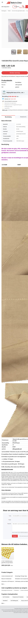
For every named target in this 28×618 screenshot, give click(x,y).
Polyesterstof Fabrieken (18, 597)
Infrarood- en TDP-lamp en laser (8, 581)
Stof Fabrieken (6, 597)
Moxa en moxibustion (6, 578)
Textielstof (5, 600)
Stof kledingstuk (14, 600)
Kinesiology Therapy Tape (21, 576)
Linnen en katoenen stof (7, 576)
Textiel (9, 10)
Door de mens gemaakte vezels (18, 10)
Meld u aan (4, 110)
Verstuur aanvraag (15, 73)
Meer (2, 603)
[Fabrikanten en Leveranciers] (14, 2)
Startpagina (3, 10)
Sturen (15, 536)
